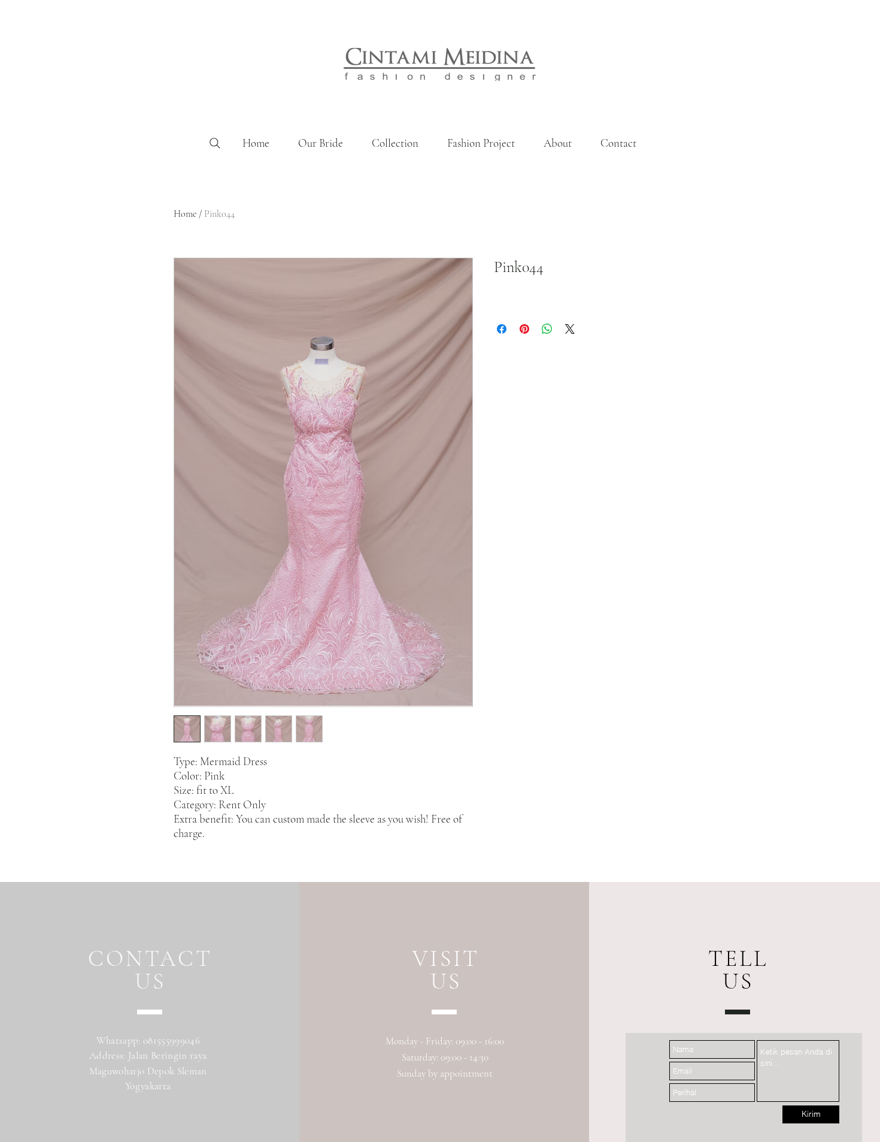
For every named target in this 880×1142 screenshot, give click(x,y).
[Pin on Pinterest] (524, 329)
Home (185, 214)
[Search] (214, 143)
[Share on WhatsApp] (547, 329)
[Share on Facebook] (501, 329)
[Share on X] (570, 329)
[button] (395, 143)
